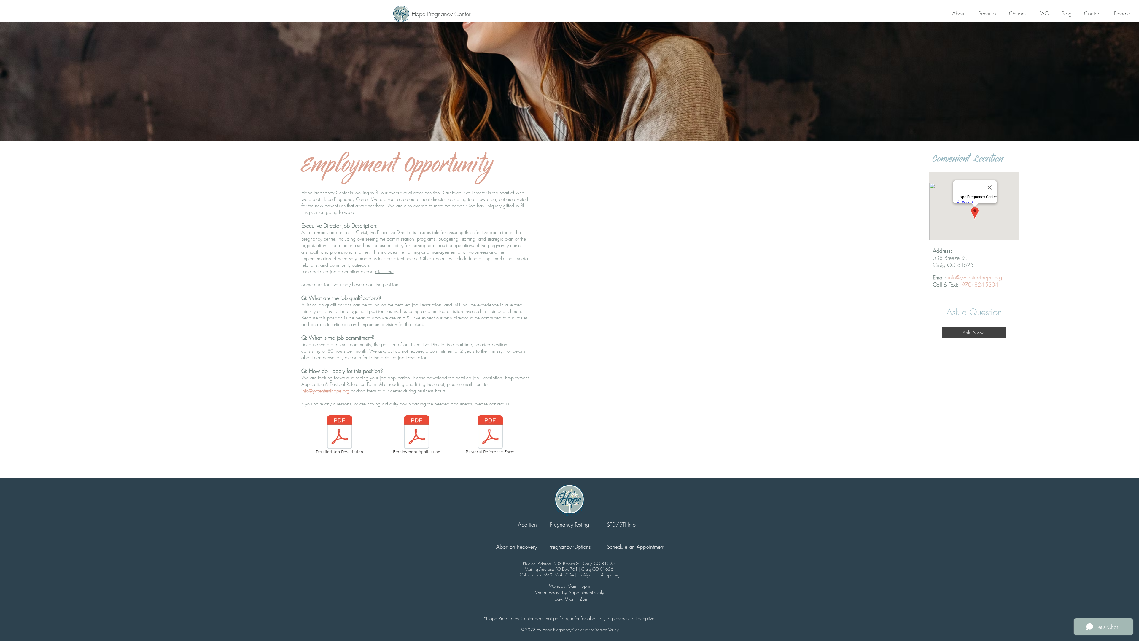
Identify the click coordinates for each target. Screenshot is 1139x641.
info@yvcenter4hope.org (325, 390)
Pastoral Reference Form (353, 384)
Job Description (426, 304)
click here (384, 271)
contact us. (499, 403)
